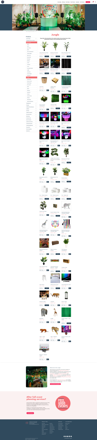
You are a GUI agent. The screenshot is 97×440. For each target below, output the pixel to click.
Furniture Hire (51, 424)
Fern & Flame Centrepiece (42, 105)
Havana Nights (29, 73)
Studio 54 (28, 90)
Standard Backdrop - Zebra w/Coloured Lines (66, 231)
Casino (28, 62)
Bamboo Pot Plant (54, 52)
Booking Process (67, 423)
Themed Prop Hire (29, 123)
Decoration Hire (28, 114)
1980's (28, 49)
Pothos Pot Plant (42, 211)
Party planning (60, 428)
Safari (28, 86)
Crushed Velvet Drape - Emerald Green (66, 87)
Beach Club (29, 55)
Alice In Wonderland (30, 51)
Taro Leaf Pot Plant (43, 266)
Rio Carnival (29, 84)
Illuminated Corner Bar (44, 122)
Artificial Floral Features (45, 429)
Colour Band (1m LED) (66, 284)
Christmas (28, 64)
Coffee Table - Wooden (53, 87)
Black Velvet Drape (65, 69)
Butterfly (28, 60)
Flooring (27, 110)
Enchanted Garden (30, 68)
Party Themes (32, 31)
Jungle (35, 31)
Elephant (41, 318)
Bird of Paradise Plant (66, 52)
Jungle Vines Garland (55, 158)
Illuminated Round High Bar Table (54, 141)
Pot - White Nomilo (55, 195)
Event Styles (28, 38)
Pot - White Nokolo (43, 195)
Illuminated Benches (66, 104)
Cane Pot (41, 86)
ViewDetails (42, 90)
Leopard (52, 301)
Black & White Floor (43, 69)
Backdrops (28, 116)
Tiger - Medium (54, 336)
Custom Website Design (66, 438)
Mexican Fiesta (29, 81)
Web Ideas (71, 438)
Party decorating (60, 424)
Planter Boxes (64, 178)
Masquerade (29, 79)
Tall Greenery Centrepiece (64, 250)
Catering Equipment (29, 125)
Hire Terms (66, 424)
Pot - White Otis (65, 195)
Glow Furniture (28, 119)
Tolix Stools (41, 284)
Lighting (27, 108)
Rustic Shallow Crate (55, 212)
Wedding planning (60, 429)
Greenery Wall (53, 104)
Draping (27, 105)
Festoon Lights (42, 301)
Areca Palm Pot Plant (43, 52)
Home (26, 31)
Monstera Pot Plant (65, 158)
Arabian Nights (29, 53)
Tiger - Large (42, 336)
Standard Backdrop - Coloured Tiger (55, 231)
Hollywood (28, 75)
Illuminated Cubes (54, 122)
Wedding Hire (28, 103)
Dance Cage (64, 301)
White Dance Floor (54, 284)
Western (28, 97)
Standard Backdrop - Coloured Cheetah (66, 213)
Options (47, 56)
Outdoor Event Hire (29, 121)
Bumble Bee (29, 57)
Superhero (28, 92)
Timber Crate (64, 267)
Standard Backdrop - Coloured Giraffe (43, 231)
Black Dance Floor (54, 69)
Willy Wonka (29, 99)
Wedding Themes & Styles (30, 40)
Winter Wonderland (30, 101)
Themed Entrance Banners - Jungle (54, 267)
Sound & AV (28, 127)
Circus (28, 66)
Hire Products (29, 31)
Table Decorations (29, 112)
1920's (28, 44)
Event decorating (60, 423)
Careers (66, 428)
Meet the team (67, 429)
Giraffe (52, 318)
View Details (42, 56)
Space (28, 88)
